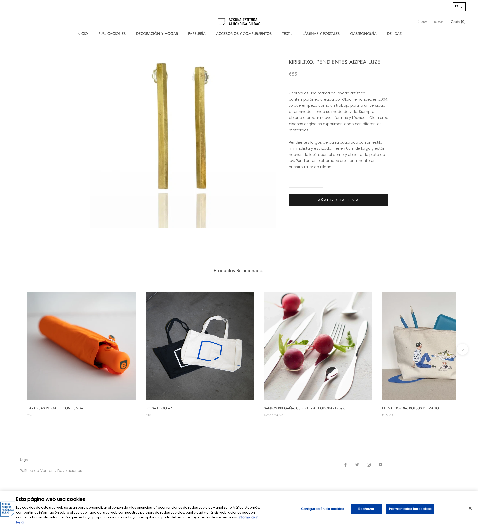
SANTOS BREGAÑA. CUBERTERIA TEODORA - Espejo (304, 408)
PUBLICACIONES (112, 33)
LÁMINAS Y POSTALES (321, 33)
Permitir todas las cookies (410, 509)
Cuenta (422, 21)
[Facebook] (345, 465)
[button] (459, 6)
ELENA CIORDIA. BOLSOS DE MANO (410, 408)
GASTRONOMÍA (363, 33)
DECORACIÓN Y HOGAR (157, 33)
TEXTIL (287, 33)
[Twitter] (357, 465)
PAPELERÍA (197, 33)
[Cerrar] (470, 508)
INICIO (82, 33)
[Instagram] (369, 465)
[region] (239, 509)
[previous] (15, 349)
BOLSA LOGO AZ (159, 408)
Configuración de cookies (322, 509)
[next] (462, 349)
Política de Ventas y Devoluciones (51, 470)
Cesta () (458, 21)
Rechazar (366, 509)
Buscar (438, 21)
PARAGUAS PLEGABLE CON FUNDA (55, 408)
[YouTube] (380, 465)
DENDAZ (394, 33)
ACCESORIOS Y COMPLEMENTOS (244, 33)
